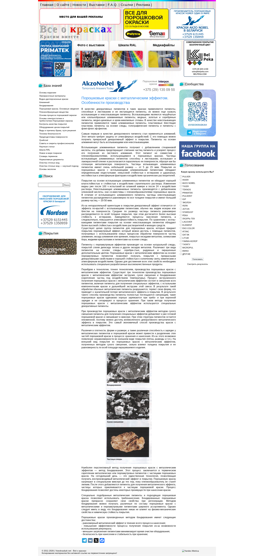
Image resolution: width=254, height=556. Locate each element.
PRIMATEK (187, 193)
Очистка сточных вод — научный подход (58, 166)
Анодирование (46, 105)
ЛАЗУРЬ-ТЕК (188, 218)
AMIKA (185, 251)
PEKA (185, 215)
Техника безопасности (50, 133)
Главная (47, 5)
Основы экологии (47, 169)
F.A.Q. (113, 5)
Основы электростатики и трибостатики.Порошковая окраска (56, 119)
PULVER (186, 176)
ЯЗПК (185, 206)
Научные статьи (47, 146)
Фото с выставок (91, 45)
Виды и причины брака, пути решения (57, 130)
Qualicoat (43, 140)
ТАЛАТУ (186, 244)
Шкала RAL (127, 45)
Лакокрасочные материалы (52, 96)
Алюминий (44, 102)
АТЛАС (185, 231)
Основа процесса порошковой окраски (58, 115)
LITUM (185, 238)
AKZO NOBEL (188, 183)
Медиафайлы (164, 45)
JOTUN (185, 209)
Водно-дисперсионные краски (53, 99)
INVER (185, 180)
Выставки (97, 5)
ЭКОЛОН (186, 202)
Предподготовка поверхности (53, 137)
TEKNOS (186, 189)
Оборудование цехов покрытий (54, 127)
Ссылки (127, 5)
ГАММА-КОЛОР (189, 241)
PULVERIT (187, 196)
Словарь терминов (48, 156)
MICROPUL (187, 247)
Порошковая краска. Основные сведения (59, 109)
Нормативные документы (51, 159)
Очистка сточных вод (49, 163)
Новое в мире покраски (50, 153)
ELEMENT (187, 225)
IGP (184, 199)
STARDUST (187, 212)
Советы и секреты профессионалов (56, 143)
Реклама (143, 5)
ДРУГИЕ (186, 254)
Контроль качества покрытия (53, 124)
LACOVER (187, 222)
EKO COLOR (188, 228)
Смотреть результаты (197, 264)
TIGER (185, 186)
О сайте (63, 5)
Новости (79, 5)
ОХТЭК (185, 235)
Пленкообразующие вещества (53, 112)
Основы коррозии (47, 92)
